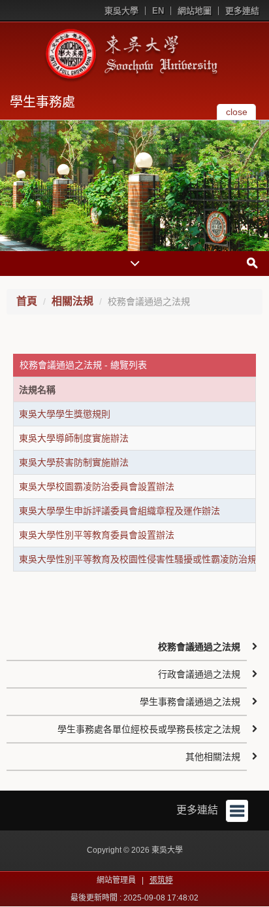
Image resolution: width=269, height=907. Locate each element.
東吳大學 (121, 11)
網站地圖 (195, 11)
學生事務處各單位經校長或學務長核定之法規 (148, 729)
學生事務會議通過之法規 (190, 701)
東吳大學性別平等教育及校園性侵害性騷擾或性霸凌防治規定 (142, 559)
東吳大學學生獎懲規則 (64, 414)
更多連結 (242, 11)
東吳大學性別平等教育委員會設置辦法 (96, 535)
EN (158, 11)
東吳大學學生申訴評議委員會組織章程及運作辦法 (119, 510)
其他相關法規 (212, 756)
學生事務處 (42, 102)
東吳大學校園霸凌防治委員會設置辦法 (96, 486)
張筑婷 (161, 880)
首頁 (26, 301)
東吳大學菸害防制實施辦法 (74, 462)
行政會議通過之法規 (199, 674)
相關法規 (72, 301)
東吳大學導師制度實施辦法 (74, 438)
